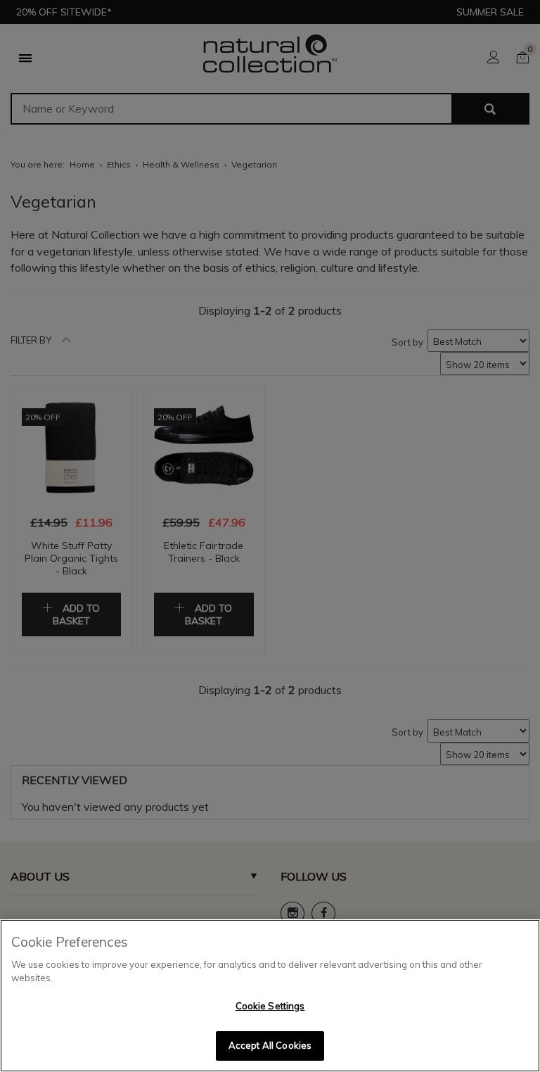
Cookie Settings (270, 1005)
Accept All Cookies (270, 1045)
